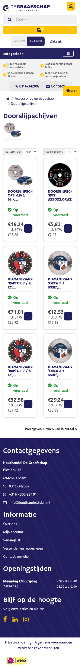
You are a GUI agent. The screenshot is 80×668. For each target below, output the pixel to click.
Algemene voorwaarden (53, 642)
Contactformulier (16, 556)
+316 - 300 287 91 (23, 494)
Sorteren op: (13, 151)
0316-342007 (29, 86)
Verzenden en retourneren (23, 548)
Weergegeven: (54, 151)
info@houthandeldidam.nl (30, 502)
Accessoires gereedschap (34, 98)
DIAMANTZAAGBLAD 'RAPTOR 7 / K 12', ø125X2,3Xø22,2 (24, 373)
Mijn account (13, 532)
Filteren (71, 91)
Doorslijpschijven (24, 104)
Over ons (10, 524)
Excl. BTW (36, 41)
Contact (57, 86)
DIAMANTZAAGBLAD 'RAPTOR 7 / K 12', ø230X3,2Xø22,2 (24, 285)
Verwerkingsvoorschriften (38, 648)
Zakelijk (56, 41)
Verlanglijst (11, 540)
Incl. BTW (19, 41)
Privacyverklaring (18, 642)
